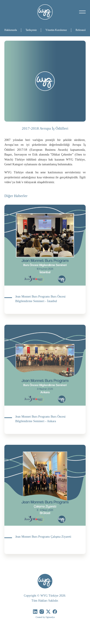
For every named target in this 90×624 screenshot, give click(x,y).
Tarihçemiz (31, 30)
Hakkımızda (10, 30)
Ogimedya (50, 617)
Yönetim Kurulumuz (56, 30)
